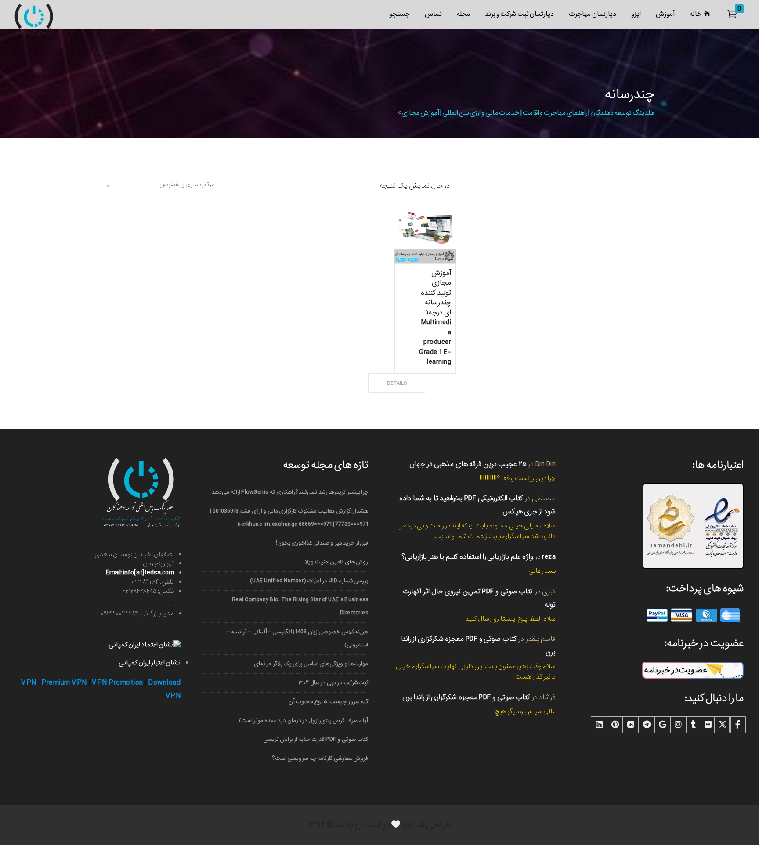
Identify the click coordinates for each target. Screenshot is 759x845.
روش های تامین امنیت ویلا (336, 562)
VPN (28, 683)
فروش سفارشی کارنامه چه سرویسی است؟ (320, 758)
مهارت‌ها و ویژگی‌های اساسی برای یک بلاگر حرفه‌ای (311, 664)
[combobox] (160, 185)
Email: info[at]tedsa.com (140, 572)
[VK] (631, 725)
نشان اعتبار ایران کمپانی (150, 662)
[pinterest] (615, 725)
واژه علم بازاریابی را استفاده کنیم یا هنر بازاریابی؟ (467, 556)
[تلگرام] (646, 725)
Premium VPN (64, 683)
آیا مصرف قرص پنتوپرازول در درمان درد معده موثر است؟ (303, 720)
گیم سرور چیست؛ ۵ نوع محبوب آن (328, 701)
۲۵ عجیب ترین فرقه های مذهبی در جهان (468, 464)
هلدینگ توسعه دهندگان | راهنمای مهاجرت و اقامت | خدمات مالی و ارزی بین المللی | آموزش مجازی (527, 113)
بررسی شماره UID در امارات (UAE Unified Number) (309, 581)
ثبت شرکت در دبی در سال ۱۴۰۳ (333, 683)
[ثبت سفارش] (425, 373)
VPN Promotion (117, 683)
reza (549, 556)
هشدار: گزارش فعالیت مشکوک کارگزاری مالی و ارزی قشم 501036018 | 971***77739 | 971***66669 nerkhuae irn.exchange (289, 517)
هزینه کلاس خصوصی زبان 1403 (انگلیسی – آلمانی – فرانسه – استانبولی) (297, 638)
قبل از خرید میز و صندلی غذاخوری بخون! (322, 543)
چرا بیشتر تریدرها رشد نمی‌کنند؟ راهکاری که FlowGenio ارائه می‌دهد (290, 492)
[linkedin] (599, 725)
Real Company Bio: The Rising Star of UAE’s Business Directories (300, 606)
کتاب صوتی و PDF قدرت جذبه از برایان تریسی (315, 739)
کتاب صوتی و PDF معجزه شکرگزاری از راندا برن (466, 697)
